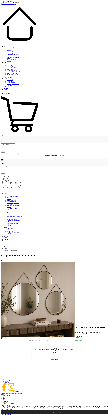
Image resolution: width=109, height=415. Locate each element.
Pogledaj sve (9, 61)
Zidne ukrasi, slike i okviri (13, 47)
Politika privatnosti (5, 381)
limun (9, 414)
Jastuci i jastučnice (11, 82)
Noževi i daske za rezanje (12, 74)
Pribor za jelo (10, 76)
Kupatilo (6, 90)
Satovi (8, 49)
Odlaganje (6, 92)
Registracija (6, 88)
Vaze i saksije (10, 55)
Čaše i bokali (10, 66)
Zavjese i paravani (11, 81)
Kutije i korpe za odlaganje (13, 57)
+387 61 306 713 (60, 155)
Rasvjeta (9, 58)
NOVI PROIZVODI (8, 93)
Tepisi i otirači (10, 80)
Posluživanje (9, 65)
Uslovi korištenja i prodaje (7, 380)
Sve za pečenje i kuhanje (12, 70)
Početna (5, 45)
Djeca (5, 86)
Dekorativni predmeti (11, 53)
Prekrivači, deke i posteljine (13, 84)
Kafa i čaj (9, 63)
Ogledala (9, 50)
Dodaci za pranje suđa (12, 73)
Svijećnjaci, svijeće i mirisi (13, 54)
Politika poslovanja (5, 382)
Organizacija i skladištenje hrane (14, 67)
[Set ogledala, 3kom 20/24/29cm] (38, 299)
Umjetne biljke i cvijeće (12, 51)
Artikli (5, 89)
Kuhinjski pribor (10, 69)
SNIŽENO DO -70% (12, 59)
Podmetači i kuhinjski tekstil (13, 72)
